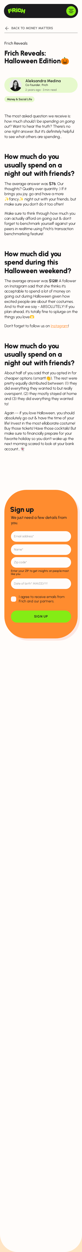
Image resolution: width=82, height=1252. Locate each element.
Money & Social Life (19, 99)
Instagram (59, 325)
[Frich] (16, 10)
